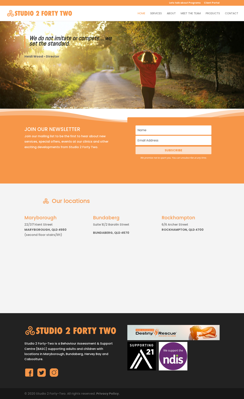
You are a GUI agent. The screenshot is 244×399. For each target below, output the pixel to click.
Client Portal (212, 3)
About (171, 13)
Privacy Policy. (108, 393)
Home (141, 13)
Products (213, 13)
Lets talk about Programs (185, 3)
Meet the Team (191, 13)
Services (156, 13)
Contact (231, 13)
